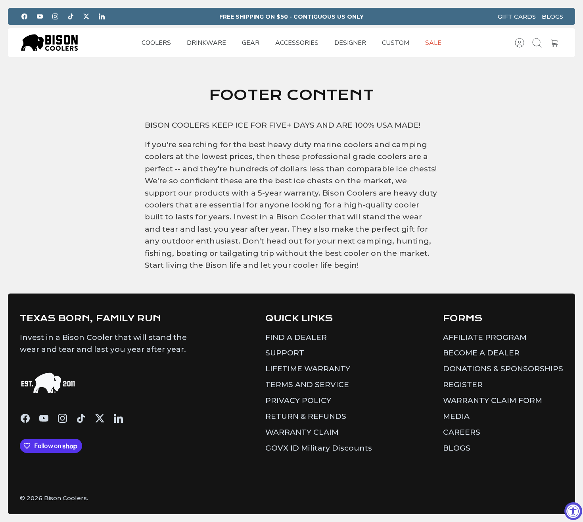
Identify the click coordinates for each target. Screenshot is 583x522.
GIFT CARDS (517, 16)
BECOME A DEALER (481, 352)
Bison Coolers (65, 498)
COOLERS (156, 42)
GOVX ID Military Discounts (318, 448)
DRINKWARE (206, 42)
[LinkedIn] (101, 16)
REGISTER (463, 384)
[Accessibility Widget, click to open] (573, 511)
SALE (433, 42)
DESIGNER (350, 42)
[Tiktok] (71, 16)
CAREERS (461, 432)
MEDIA (456, 416)
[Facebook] (24, 16)
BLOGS (552, 16)
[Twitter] (86, 16)
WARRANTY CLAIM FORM (492, 400)
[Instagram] (55, 16)
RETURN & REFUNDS (305, 416)
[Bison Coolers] (49, 42)
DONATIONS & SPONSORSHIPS (503, 368)
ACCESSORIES (296, 42)
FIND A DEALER (296, 337)
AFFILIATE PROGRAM (485, 337)
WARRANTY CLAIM (302, 432)
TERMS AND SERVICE (307, 384)
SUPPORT (284, 352)
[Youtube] (40, 16)
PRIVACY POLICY (298, 400)
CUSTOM (395, 42)
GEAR (250, 42)
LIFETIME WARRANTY (307, 368)
